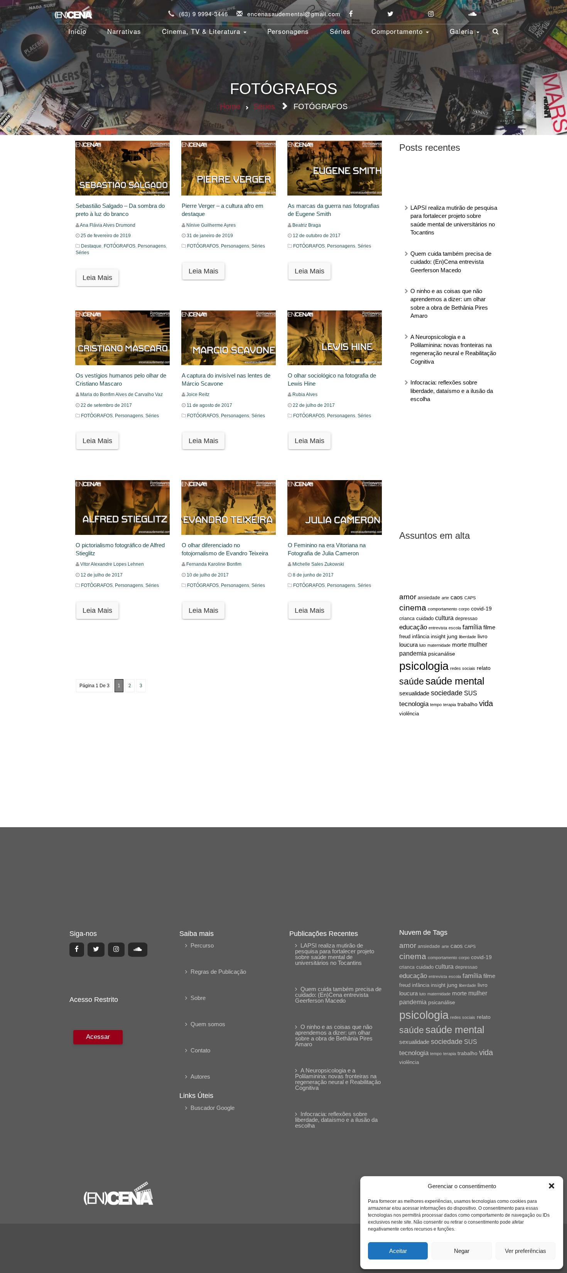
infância (420, 636)
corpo (464, 609)
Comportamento (398, 31)
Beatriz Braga (306, 225)
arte (445, 597)
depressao (466, 618)
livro (483, 636)
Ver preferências (525, 1251)
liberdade (467, 636)
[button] (551, 1186)
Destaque (91, 246)
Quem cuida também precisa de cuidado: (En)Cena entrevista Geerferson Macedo (450, 261)
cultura (444, 618)
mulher (477, 644)
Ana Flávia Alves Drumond (107, 225)
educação (413, 627)
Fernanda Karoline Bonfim (213, 564)
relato (484, 668)
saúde (411, 681)
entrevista (438, 628)
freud (404, 636)
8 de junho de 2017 (313, 575)
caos (457, 597)
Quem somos (208, 1024)
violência (409, 714)
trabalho (467, 704)
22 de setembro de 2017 (106, 405)
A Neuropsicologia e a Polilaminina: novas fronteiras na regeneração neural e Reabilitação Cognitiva (338, 1079)
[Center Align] (76, 949)
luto (422, 645)
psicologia (424, 665)
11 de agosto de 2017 (209, 405)
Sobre (198, 998)
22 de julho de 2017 (314, 405)
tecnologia (414, 704)
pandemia (413, 653)
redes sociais (462, 668)
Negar (461, 1251)
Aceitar (398, 1251)
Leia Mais (97, 278)
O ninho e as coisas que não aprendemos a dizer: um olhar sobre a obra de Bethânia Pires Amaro (334, 1035)
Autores (200, 1076)
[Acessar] (97, 1100)
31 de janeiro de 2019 (210, 235)
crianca (407, 618)
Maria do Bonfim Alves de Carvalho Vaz (121, 394)
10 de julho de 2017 (208, 575)
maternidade (439, 645)
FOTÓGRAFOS (119, 246)
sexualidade (414, 693)
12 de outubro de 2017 (317, 235)
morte (459, 645)
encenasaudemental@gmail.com (294, 14)
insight (438, 636)
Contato (200, 1050)
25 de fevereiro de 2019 (106, 235)
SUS (470, 693)
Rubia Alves (304, 394)
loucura (408, 645)
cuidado (425, 618)
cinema (412, 607)
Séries (340, 31)
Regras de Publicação (218, 971)
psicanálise (441, 654)
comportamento (442, 609)
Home (230, 106)
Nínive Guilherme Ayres (211, 225)
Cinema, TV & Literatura (202, 31)
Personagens (288, 31)
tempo (436, 704)
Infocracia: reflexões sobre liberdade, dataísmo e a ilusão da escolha (451, 390)
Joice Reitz (197, 394)
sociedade (446, 693)
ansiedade (429, 597)
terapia (449, 704)
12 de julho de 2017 (102, 575)
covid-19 (481, 608)
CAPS (470, 597)
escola (455, 628)
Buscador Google (213, 1107)
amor (407, 597)
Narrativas (124, 31)
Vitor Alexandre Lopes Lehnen (112, 564)
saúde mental (454, 681)
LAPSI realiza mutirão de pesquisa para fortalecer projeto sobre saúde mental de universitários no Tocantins (334, 954)
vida (486, 703)
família (472, 627)
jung (452, 636)
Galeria (463, 31)
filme (489, 627)
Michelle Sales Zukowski (318, 564)
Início (77, 31)
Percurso (202, 945)
